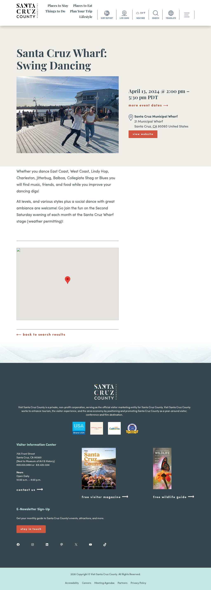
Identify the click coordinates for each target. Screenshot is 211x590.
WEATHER (140, 18)
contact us (29, 489)
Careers (86, 583)
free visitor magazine (105, 497)
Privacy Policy (138, 583)
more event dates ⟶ (148, 105)
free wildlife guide (174, 497)
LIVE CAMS (124, 18)
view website (143, 134)
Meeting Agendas (104, 583)
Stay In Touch (31, 529)
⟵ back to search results (40, 334)
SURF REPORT (107, 18)
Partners (122, 583)
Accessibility (72, 583)
